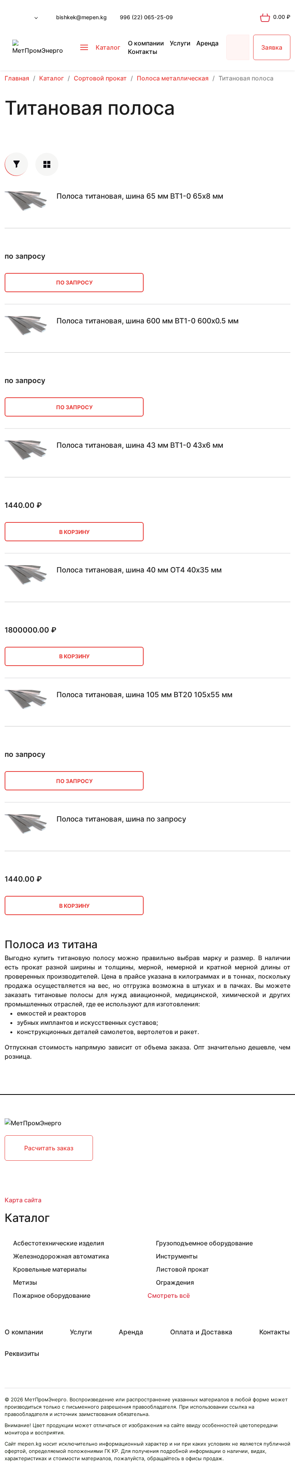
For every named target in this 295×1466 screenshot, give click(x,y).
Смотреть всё (169, 1295)
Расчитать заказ (48, 1148)
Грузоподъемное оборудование (204, 1243)
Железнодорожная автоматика (61, 1256)
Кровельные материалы (49, 1269)
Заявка (271, 47)
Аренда (207, 43)
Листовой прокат (182, 1269)
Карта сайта (23, 1200)
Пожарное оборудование (51, 1295)
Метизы (25, 1282)
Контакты (142, 51)
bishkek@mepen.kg (81, 17)
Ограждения (175, 1282)
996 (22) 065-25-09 (146, 17)
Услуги (180, 43)
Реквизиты (22, 1353)
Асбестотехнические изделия (58, 1243)
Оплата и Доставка (201, 1332)
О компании (146, 43)
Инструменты (176, 1256)
